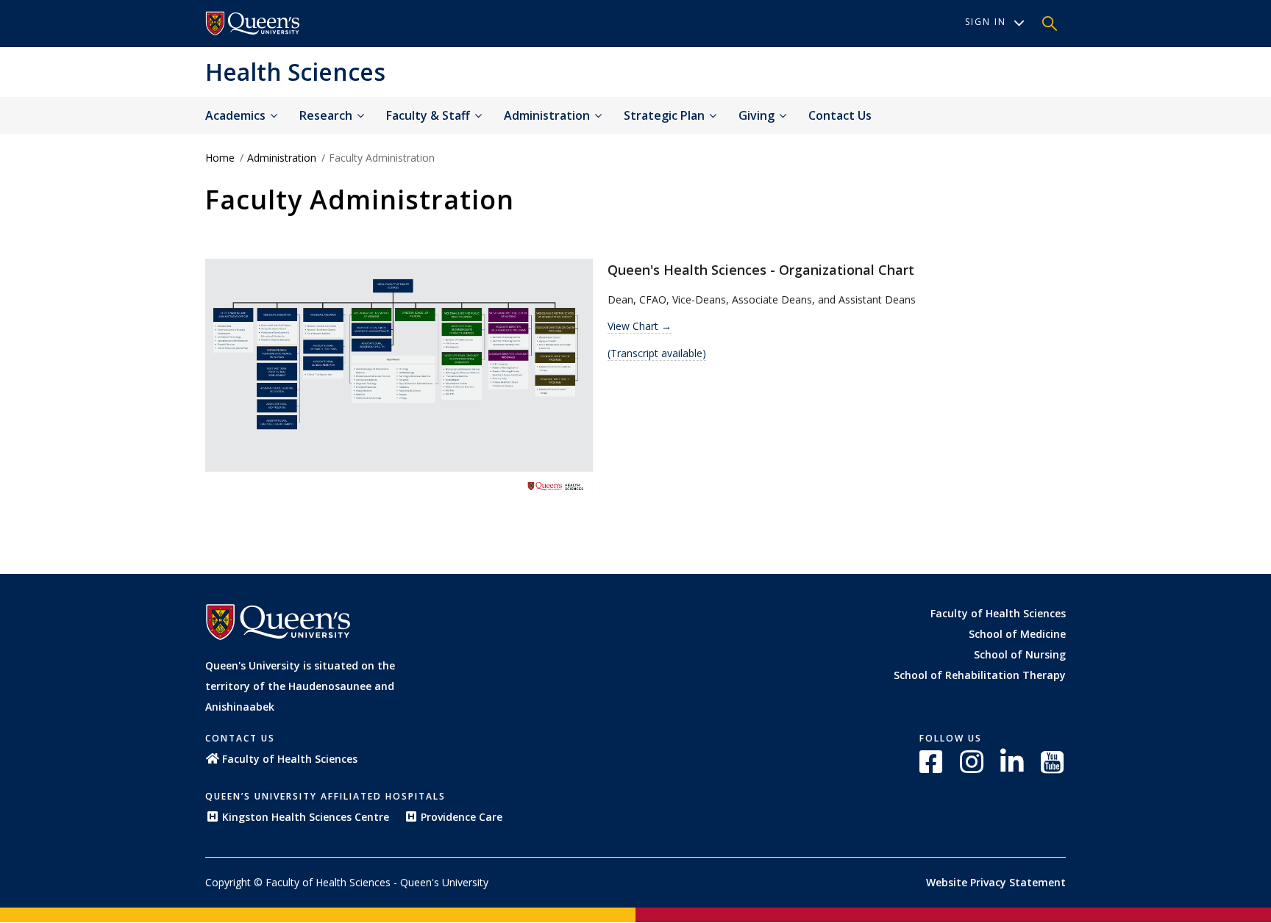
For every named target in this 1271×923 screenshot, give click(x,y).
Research (327, 115)
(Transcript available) (657, 353)
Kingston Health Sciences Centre (305, 817)
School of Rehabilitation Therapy (980, 675)
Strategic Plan (666, 115)
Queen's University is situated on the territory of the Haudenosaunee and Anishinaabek (300, 686)
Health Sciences (295, 71)
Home (220, 158)
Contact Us (840, 115)
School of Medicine (1017, 634)
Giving (757, 115)
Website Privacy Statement (996, 882)
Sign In (985, 21)
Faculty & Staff (429, 115)
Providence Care (461, 817)
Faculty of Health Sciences (998, 613)
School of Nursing (1020, 654)
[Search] (1049, 23)
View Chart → (640, 326)
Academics (236, 115)
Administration (548, 115)
